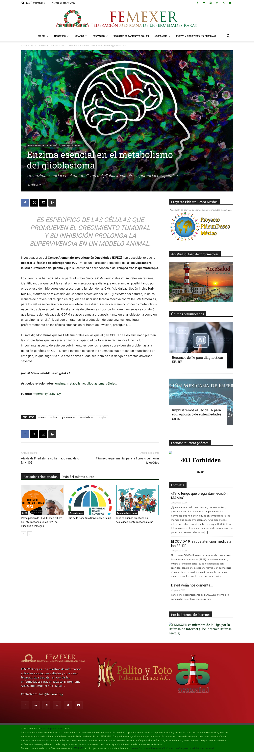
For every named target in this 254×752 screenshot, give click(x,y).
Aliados (79, 35)
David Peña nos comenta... (192, 585)
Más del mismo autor (78, 477)
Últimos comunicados (187, 314)
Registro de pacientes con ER (131, 35)
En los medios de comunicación (48, 45)
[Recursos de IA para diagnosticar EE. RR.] (201, 345)
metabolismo (76, 383)
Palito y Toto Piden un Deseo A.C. (196, 35)
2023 (24, 513)
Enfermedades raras (127, 513)
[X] (223, 3)
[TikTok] (217, 3)
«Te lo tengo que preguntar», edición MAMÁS (199, 495)
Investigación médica (72, 145)
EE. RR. (41, 35)
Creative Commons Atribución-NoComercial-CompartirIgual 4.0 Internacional (171, 748)
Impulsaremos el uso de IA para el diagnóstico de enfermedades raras (196, 414)
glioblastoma (95, 383)
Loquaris (177, 485)
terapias (102, 417)
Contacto (99, 35)
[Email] (43, 203)
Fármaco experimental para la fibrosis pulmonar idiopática (127, 460)
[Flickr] (204, 3)
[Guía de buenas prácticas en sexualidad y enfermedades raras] (137, 500)
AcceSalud (160, 35)
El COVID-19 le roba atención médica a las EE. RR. (201, 543)
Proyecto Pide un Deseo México (194, 202)
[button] (228, 36)
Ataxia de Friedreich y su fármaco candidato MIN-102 (50, 460)
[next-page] (29, 533)
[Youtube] (230, 3)
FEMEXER (78, 748)
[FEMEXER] (127, 19)
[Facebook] (197, 3)
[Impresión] (52, 203)
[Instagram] (210, 3)
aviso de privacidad (51, 728)
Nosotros (59, 35)
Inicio (24, 45)
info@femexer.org (51, 694)
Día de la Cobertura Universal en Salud (89, 518)
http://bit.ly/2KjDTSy (47, 394)
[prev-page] (23, 533)
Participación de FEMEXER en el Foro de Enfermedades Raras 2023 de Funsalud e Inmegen (41, 522)
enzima (60, 383)
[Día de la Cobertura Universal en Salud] (90, 500)
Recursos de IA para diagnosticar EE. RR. (197, 359)
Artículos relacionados (40, 477)
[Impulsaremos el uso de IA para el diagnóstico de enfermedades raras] (201, 402)
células (111, 383)
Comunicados (76, 513)
